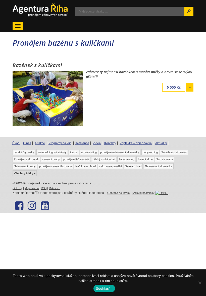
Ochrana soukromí (118, 192)
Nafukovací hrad (85, 166)
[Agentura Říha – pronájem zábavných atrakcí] (40, 10)
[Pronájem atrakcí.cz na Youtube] (44, 206)
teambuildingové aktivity (52, 152)
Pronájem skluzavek (26, 159)
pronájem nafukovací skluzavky (119, 152)
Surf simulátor (164, 159)
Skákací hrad (133, 166)
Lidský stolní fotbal (103, 159)
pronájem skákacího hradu (55, 166)
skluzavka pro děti (110, 166)
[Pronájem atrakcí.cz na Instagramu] (31, 206)
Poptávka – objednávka (136, 143)
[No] (199, 282)
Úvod (16, 143)
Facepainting (126, 159)
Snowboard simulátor (174, 152)
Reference (82, 143)
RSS (43, 188)
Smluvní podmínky (143, 192)
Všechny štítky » (24, 173)
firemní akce (145, 159)
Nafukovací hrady (25, 166)
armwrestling (89, 152)
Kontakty (110, 143)
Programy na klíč (59, 143)
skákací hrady (51, 159)
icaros (74, 152)
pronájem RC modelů (76, 159)
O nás (27, 143)
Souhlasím (104, 288)
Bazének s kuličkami (37, 65)
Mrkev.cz (54, 188)
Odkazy (17, 188)
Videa (97, 143)
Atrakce (40, 143)
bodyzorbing (150, 152)
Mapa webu (32, 188)
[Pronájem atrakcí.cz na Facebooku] (19, 206)
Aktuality (161, 143)
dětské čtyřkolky (24, 152)
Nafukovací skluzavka (158, 166)
